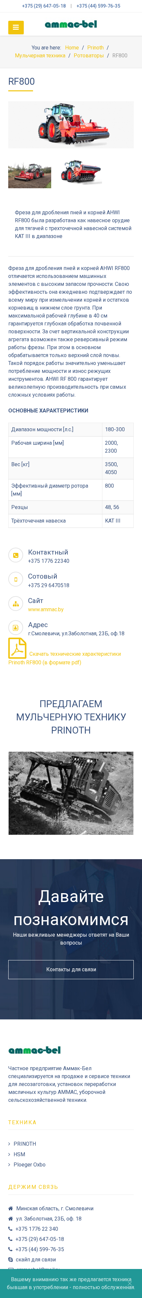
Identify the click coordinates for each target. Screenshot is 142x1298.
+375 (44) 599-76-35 (98, 6)
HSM (19, 1154)
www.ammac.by (46, 609)
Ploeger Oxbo (30, 1165)
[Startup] (71, 24)
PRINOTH (25, 1144)
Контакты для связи (71, 969)
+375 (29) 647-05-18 (44, 6)
